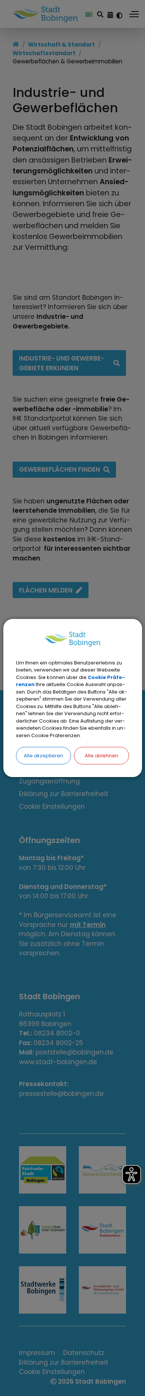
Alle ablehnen (101, 755)
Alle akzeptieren (43, 755)
